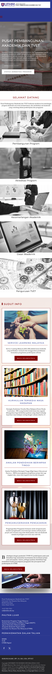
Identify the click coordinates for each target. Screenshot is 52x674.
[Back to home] (25, 5)
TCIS (3, 641)
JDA (25, 659)
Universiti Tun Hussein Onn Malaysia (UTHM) (17, 629)
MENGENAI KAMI (11, 66)
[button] (1, 17)
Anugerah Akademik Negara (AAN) (13, 627)
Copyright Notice (33, 670)
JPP (15, 659)
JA (18, 659)
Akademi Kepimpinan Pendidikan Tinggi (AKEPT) (18, 623)
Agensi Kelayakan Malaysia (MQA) (13, 625)
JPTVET (30, 659)
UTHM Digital (6, 643)
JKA (21, 659)
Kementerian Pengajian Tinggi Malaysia (15, 621)
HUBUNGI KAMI (7, 659)
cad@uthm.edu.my (8, 610)
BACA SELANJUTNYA (26, 358)
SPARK (4, 639)
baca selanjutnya (26, 540)
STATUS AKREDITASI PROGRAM (18, 72)
